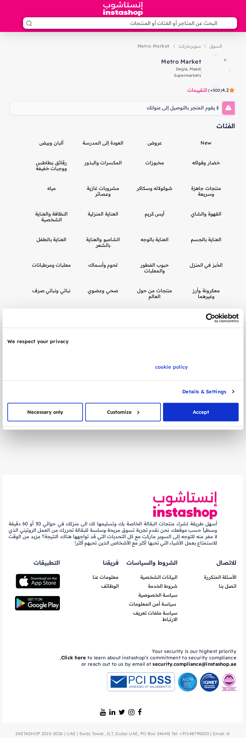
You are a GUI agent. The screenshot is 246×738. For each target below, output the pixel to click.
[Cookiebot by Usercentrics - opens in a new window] (211, 318)
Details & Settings (204, 392)
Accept (201, 412)
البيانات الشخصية (158, 577)
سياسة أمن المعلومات (152, 604)
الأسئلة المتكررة (220, 577)
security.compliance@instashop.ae (194, 664)
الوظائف (110, 586)
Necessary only (45, 412)
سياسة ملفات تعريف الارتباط (155, 616)
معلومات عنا (106, 577)
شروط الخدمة (162, 586)
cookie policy (171, 367)
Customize (119, 412)
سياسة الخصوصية (157, 595)
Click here (73, 658)
